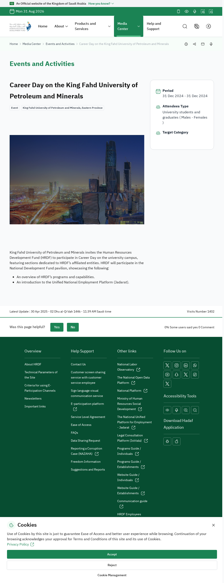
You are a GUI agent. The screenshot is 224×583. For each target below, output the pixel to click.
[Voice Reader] (194, 11)
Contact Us (78, 364)
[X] (167, 365)
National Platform (129, 390)
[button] (185, 26)
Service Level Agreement (88, 417)
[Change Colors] (186, 11)
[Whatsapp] (195, 365)
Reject (112, 565)
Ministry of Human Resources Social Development (129, 403)
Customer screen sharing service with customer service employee (88, 377)
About (59, 26)
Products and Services (85, 26)
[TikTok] (195, 374)
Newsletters (33, 398)
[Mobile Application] (178, 11)
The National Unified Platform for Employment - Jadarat (134, 422)
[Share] (194, 44)
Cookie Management (112, 575)
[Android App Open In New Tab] (167, 441)
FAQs (74, 432)
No (73, 327)
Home (42, 26)
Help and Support (154, 26)
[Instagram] (176, 365)
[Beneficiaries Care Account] (185, 374)
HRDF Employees (129, 514)
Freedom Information (86, 461)
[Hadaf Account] (167, 383)
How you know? (99, 3)
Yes (57, 327)
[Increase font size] (202, 11)
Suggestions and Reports (88, 469)
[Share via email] (203, 44)
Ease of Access (81, 425)
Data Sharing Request (85, 440)
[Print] (186, 44)
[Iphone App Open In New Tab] (176, 441)
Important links (35, 406)
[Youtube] (167, 374)
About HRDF (32, 364)
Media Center (122, 26)
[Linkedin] (185, 365)
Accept (112, 554)
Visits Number (197, 311)
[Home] (20, 26)
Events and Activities (60, 44)
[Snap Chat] (176, 374)
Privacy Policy (18, 544)
